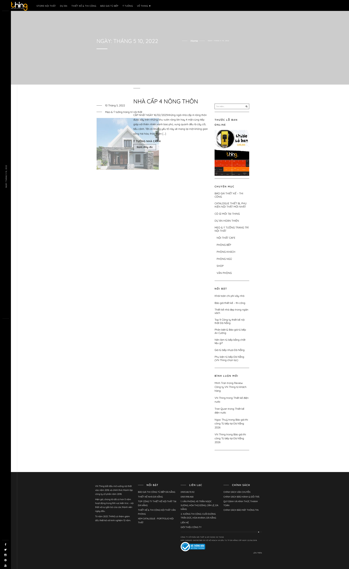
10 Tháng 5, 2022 (115, 105)
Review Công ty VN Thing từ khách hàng (230, 386)
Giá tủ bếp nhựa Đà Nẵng (230, 350)
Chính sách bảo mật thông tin (241, 510)
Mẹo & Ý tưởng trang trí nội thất (123, 112)
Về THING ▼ (144, 6)
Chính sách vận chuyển (236, 492)
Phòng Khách (226, 251)
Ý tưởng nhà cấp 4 (147, 141)
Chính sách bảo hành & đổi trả (241, 496)
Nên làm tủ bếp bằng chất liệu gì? (230, 341)
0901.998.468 (187, 496)
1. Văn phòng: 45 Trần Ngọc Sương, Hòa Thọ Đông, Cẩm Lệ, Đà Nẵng (199, 505)
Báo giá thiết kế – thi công (229, 195)
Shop (220, 265)
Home (194, 40)
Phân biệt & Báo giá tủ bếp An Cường (230, 331)
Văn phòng (224, 273)
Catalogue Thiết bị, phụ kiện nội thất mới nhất (231, 205)
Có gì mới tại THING (227, 213)
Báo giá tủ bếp (109, 6)
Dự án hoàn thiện (227, 220)
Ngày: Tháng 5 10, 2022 (6, 176)
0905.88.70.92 (187, 492)
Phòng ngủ (224, 258)
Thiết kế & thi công (83, 6)
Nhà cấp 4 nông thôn (165, 101)
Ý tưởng (128, 6)
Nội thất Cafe (226, 237)
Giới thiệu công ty (191, 527)
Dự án (63, 6)
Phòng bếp (224, 244)
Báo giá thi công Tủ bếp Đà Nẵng (156, 492)
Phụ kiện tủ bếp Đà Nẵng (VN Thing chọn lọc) (229, 358)
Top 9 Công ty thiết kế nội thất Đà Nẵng (230, 321)
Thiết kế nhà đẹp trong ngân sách (231, 311)
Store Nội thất (46, 6)
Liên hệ (185, 522)
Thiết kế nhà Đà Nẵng (150, 496)
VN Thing (220, 397)
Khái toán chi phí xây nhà (229, 295)
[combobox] (232, 106)
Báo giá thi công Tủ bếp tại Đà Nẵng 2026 (231, 423)
